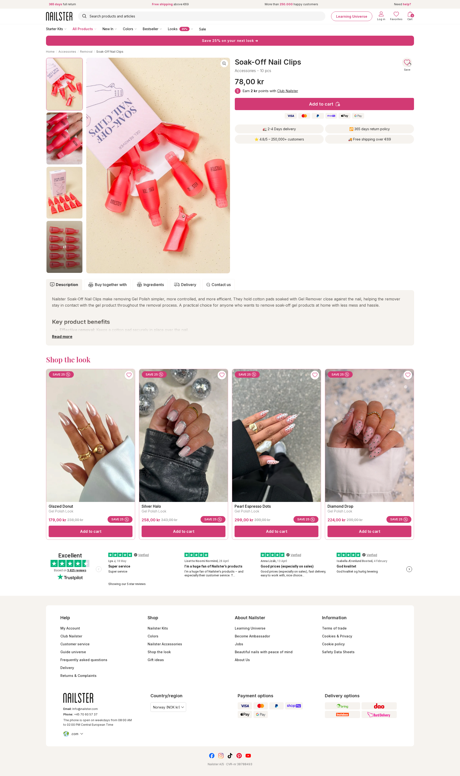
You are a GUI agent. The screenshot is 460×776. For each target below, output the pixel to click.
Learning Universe (351, 16)
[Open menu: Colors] (139, 28)
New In (108, 29)
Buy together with (111, 284)
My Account (70, 628)
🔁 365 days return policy (369, 129)
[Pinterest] (239, 755)
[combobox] (201, 16)
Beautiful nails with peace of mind (264, 652)
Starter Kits (54, 29)
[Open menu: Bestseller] (164, 28)
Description (67, 284)
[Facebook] (211, 755)
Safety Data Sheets (338, 652)
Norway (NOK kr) (166, 707)
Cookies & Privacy (337, 636)
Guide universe (73, 652)
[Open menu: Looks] (195, 28)
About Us (242, 660)
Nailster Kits (158, 628)
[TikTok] (230, 755)
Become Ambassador (252, 636)
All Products (83, 29)
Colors (128, 29)
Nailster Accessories (165, 644)
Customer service (75, 644)
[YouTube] (248, 755)
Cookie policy (333, 644)
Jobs (239, 644)
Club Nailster (287, 91)
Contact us (221, 284)
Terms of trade (334, 628)
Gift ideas (156, 660)
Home (50, 51)
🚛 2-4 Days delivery (279, 129)
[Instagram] (220, 755)
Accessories (67, 51)
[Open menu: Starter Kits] (69, 28)
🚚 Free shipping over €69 (369, 139)
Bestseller (150, 29)
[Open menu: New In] (119, 28)
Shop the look (159, 652)
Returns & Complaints (78, 676)
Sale (202, 29)
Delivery (188, 284)
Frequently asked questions (83, 660)
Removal (86, 51)
